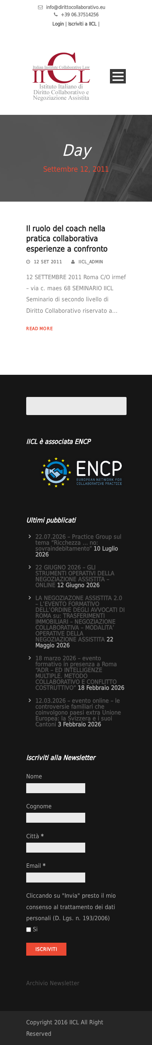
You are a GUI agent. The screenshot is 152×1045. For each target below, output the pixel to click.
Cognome (39, 806)
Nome (34, 776)
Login (58, 24)
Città (35, 836)
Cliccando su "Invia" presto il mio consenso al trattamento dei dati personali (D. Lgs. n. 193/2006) (71, 907)
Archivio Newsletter (52, 983)
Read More (39, 328)
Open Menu (118, 76)
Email (35, 865)
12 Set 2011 (48, 261)
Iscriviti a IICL (82, 24)
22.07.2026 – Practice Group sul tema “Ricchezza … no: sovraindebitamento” (78, 542)
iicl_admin (91, 261)
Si (35, 929)
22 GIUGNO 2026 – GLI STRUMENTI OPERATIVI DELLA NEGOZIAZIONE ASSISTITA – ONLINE (74, 576)
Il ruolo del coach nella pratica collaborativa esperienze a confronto (67, 238)
